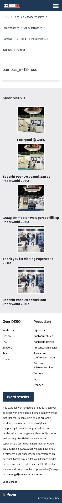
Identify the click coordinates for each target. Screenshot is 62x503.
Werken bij (8, 330)
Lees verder (10, 481)
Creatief (38, 384)
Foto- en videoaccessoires (43, 365)
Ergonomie (40, 330)
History (7, 335)
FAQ (5, 341)
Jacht (37, 379)
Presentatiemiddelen (46, 347)
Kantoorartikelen (43, 335)
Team (6, 353)
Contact (7, 359)
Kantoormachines (44, 341)
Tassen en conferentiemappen (45, 355)
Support (7, 347)
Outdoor (38, 373)
